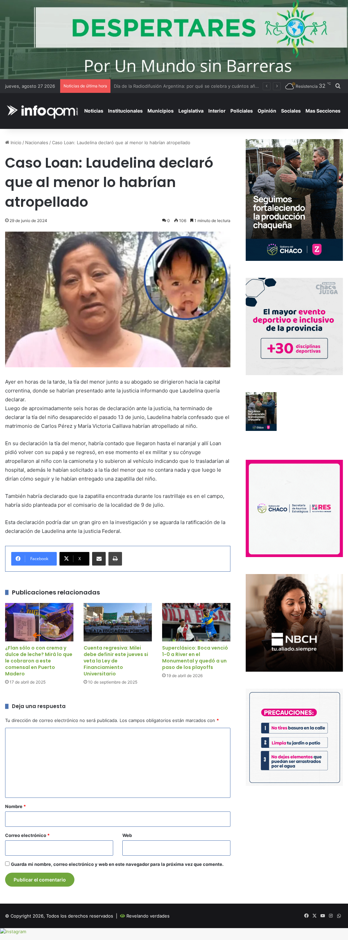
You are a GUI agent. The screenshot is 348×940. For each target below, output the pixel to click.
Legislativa (191, 111)
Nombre (15, 806)
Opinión (267, 111)
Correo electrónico (27, 835)
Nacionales (36, 142)
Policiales (241, 111)
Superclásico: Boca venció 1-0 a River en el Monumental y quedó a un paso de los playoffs (195, 657)
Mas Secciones (323, 111)
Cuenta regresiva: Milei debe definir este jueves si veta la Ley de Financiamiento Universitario (116, 660)
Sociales (291, 111)
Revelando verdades (148, 916)
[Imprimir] (115, 559)
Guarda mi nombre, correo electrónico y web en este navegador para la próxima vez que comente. (117, 864)
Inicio (15, 142)
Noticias (93, 111)
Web (127, 835)
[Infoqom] (43, 110)
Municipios (160, 111)
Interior (217, 111)
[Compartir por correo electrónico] (99, 559)
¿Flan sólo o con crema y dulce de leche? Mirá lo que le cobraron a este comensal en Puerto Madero (38, 660)
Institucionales (125, 111)
